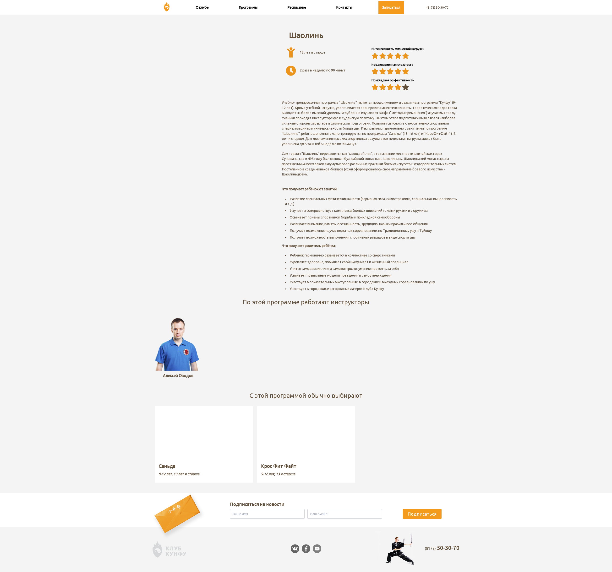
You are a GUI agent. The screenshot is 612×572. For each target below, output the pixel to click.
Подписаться (422, 514)
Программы (248, 7)
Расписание (296, 7)
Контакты (344, 7)
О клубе (202, 7)
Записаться (391, 7)
